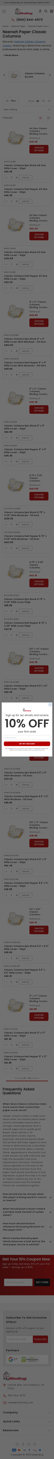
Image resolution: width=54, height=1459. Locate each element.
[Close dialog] (50, 704)
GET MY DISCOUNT (27, 744)
